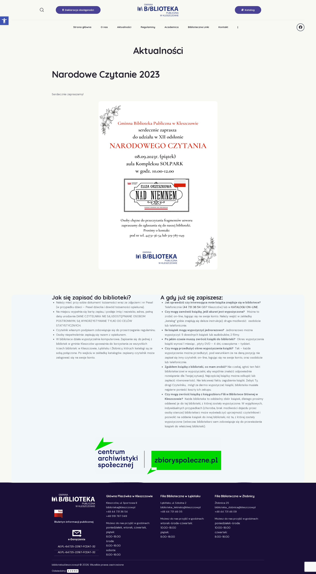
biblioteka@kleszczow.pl (120, 507)
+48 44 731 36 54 (117, 511)
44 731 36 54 (192, 307)
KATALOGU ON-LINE (244, 307)
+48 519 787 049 (116, 516)
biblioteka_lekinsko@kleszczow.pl (180, 507)
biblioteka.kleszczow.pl (65, 564)
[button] (4, 20)
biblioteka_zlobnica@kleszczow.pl (235, 507)
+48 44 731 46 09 (226, 511)
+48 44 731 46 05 (171, 511)
